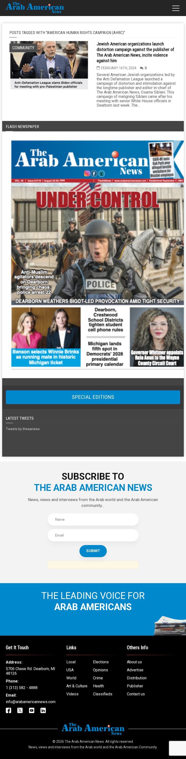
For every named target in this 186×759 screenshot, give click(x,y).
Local (71, 662)
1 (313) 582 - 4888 (22, 687)
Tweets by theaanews (23, 429)
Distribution (137, 678)
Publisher (135, 686)
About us (134, 662)
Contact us (136, 694)
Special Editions (93, 397)
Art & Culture (76, 686)
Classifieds (102, 694)
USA (70, 670)
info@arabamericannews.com (30, 701)
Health (98, 686)
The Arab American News (84, 741)
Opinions (100, 670)
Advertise (135, 670)
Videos (72, 694)
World (71, 678)
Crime (98, 678)
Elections (101, 662)
